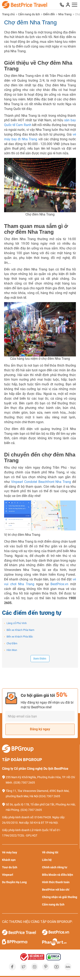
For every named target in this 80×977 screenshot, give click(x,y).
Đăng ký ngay (40, 729)
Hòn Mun (10, 650)
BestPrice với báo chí (55, 889)
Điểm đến (49, 14)
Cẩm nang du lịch (29, 14)
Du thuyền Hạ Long (14, 882)
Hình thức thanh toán (56, 882)
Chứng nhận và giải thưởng (59, 897)
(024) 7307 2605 (49, 796)
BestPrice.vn (59, 584)
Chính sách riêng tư (54, 867)
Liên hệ (47, 859)
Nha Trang (65, 14)
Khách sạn (9, 859)
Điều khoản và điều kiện (57, 874)
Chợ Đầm (10, 643)
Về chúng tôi (50, 852)
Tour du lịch (9, 867)
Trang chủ (8, 14)
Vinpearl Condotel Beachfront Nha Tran (40, 482)
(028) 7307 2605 (24, 782)
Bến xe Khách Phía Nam (19, 629)
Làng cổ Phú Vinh (15, 623)
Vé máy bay (9, 852)
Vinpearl (7, 874)
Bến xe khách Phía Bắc (18, 636)
